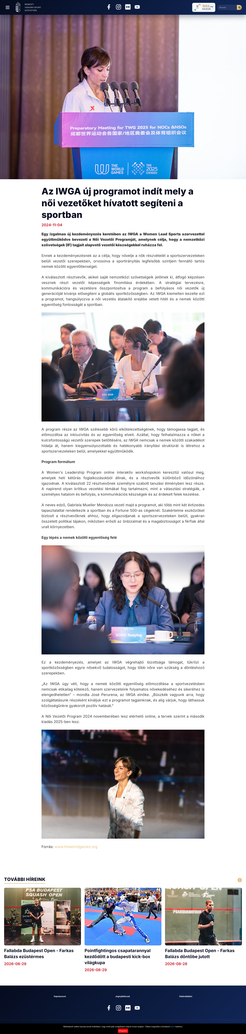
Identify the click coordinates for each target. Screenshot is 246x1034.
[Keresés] (239, 7)
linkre (173, 1027)
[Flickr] (128, 7)
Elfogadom (123, 1031)
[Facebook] (109, 7)
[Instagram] (118, 7)
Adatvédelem (185, 996)
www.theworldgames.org (76, 846)
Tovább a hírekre (215, 880)
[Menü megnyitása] (7, 7)
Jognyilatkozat (122, 996)
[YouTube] (137, 7)
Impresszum (60, 996)
